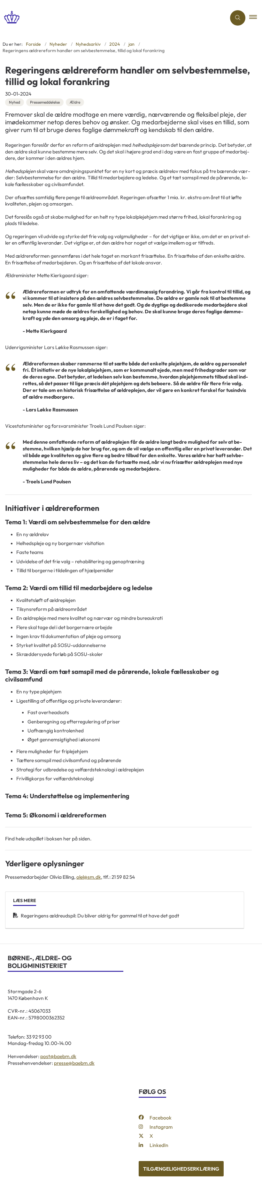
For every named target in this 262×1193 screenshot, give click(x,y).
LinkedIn (159, 1145)
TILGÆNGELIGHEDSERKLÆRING (181, 1169)
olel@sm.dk (88, 877)
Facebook (161, 1117)
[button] (255, 18)
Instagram (161, 1127)
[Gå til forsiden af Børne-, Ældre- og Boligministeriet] (110, 17)
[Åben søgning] (237, 18)
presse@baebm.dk (74, 1063)
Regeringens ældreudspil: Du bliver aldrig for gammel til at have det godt (100, 915)
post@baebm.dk (58, 1056)
